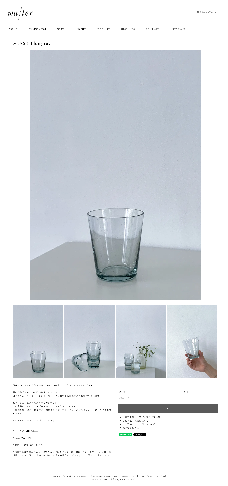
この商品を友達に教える (136, 420)
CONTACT (152, 29)
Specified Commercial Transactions (112, 475)
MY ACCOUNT (206, 11)
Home (56, 475)
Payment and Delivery (76, 475)
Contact (161, 475)
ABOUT (13, 29)
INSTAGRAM (177, 29)
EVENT (81, 29)
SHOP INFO (128, 29)
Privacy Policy (145, 475)
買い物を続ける (131, 427)
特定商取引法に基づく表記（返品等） (143, 417)
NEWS (60, 29)
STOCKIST (103, 29)
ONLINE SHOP (37, 29)
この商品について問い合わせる (139, 424)
